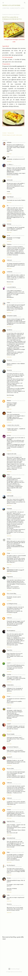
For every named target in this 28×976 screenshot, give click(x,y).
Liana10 (9, 723)
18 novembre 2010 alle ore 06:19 (18, 539)
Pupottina (9, 650)
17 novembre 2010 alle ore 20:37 (14, 198)
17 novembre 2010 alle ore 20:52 (17, 235)
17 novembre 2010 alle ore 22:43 (18, 400)
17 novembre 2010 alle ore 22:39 (14, 371)
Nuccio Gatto (10, 768)
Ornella (9, 539)
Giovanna (9, 360)
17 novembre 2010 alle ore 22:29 (14, 331)
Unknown (9, 260)
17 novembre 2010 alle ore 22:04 (18, 302)
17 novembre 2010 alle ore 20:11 (18, 142)
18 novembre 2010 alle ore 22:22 (18, 723)
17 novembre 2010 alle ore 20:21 (14, 165)
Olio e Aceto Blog (11, 593)
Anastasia (9, 508)
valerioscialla (10, 495)
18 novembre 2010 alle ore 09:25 (16, 567)
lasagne (8, 135)
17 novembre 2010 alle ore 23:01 (14, 426)
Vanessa (9, 224)
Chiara (8, 553)
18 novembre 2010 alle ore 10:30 (14, 619)
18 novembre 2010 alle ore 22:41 (14, 748)
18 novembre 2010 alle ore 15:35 (14, 686)
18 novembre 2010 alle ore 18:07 (18, 696)
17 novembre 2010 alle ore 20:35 (14, 181)
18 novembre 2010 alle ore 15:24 (18, 674)
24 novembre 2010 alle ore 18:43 (17, 895)
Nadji (8, 852)
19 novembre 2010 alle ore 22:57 (14, 822)
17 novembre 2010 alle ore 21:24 (14, 261)
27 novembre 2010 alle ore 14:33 (14, 905)
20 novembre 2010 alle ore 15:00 (18, 878)
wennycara (9, 180)
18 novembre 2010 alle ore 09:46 (14, 577)
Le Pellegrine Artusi (12, 603)
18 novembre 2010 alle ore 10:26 (14, 604)
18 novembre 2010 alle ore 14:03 (18, 663)
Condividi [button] (4, 133)
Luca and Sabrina (11, 287)
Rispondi (9, 153)
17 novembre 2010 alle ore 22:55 (18, 412)
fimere (8, 696)
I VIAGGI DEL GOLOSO (13, 425)
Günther (9, 674)
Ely (7, 205)
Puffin (8, 302)
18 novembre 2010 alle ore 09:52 (14, 594)
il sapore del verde (11, 453)
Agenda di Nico (11, 821)
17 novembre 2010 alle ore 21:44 (14, 272)
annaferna (9, 329)
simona (9, 435)
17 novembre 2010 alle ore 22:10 (14, 316)
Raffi (8, 157)
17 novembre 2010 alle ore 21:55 (14, 288)
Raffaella (9, 142)
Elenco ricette (15, 8)
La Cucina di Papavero (12, 747)
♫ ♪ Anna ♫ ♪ (10, 164)
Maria (8, 474)
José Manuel (10, 197)
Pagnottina (10, 576)
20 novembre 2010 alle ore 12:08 (14, 866)
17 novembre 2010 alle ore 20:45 (16, 205)
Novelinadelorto (11, 630)
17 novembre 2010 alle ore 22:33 (14, 361)
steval (8, 235)
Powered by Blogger (15, 968)
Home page (5, 8)
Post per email (11, 133)
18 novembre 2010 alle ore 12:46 (14, 631)
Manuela (9, 412)
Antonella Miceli (11, 838)
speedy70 (9, 757)
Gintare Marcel (18, 971)
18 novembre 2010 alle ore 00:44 (14, 509)
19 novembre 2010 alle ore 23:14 (14, 839)
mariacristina (10, 685)
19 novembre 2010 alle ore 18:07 (14, 799)
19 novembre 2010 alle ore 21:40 (18, 809)
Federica (9, 244)
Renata (9, 878)
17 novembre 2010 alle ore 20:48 (14, 225)
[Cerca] (25, 2)
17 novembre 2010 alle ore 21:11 (18, 244)
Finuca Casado (10, 734)
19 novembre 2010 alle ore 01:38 (14, 758)
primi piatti (12, 135)
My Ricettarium (11, 865)
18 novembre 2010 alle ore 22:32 (14, 735)
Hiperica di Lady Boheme (11, 5)
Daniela (9, 809)
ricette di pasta (19, 135)
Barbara (9, 400)
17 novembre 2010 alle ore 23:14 (18, 435)
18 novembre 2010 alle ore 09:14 (18, 553)
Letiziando (9, 271)
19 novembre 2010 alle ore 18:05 (14, 783)
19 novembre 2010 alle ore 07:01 (14, 769)
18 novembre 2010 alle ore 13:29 (14, 651)
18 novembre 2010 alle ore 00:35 (17, 474)
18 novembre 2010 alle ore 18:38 (18, 708)
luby (8, 567)
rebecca (9, 708)
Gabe (8, 895)
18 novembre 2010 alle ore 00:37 (14, 497)
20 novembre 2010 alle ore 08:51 (17, 852)
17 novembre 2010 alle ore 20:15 (16, 156)
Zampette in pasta (12, 315)
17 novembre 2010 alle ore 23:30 (14, 455)
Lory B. (9, 663)
